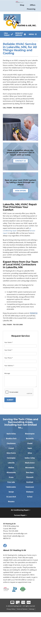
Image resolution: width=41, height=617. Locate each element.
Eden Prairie (11, 453)
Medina (11, 467)
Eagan (30, 448)
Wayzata (11, 501)
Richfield (29, 482)
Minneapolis (29, 467)
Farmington (11, 458)
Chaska (29, 443)
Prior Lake (11, 482)
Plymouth (29, 477)
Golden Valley (30, 458)
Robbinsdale (11, 487)
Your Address (9, 365)
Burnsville (30, 438)
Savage (11, 492)
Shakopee (29, 492)
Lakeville (11, 463)
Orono (11, 477)
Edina (30, 453)
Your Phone (8, 358)
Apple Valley (11, 433)
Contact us (33, 313)
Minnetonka (11, 472)
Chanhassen (11, 443)
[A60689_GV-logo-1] (20, 13)
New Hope (30, 472)
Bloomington (30, 433)
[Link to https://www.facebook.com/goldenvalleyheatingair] (5, 545)
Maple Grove (30, 463)
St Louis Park (11, 497)
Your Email (8, 350)
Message (7, 373)
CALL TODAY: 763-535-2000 (13, 108)
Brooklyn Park (11, 438)
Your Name (8, 342)
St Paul (29, 497)
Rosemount (30, 487)
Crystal (11, 448)
